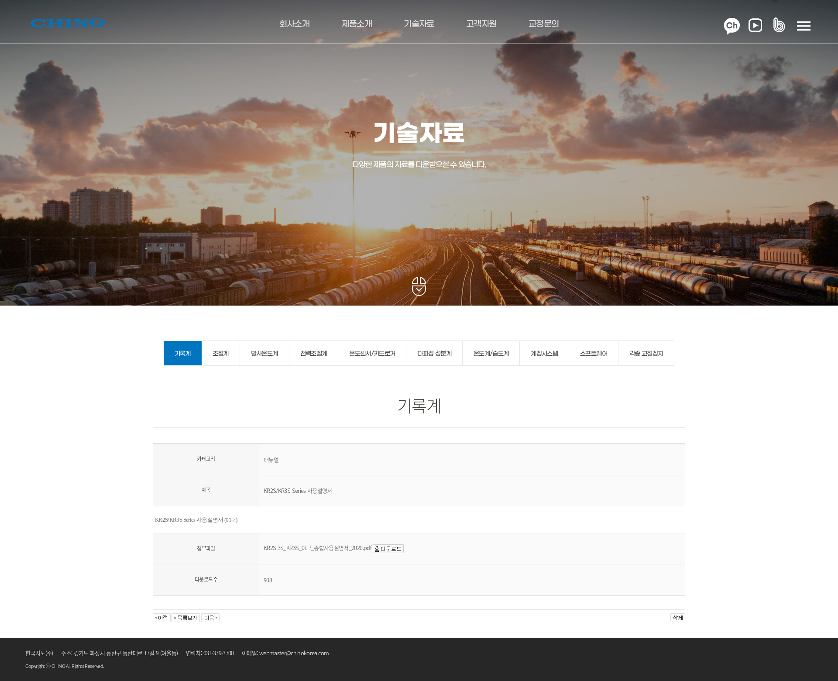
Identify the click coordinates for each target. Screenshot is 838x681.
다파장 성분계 (434, 354)
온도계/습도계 (491, 354)
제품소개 (357, 24)
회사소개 (294, 24)
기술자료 (419, 24)
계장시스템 (544, 354)
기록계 (183, 354)
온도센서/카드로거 (372, 354)
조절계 (221, 354)
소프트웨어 (593, 354)
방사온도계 (264, 354)
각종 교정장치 (646, 354)
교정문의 (544, 24)
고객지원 (481, 24)
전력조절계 (313, 354)
